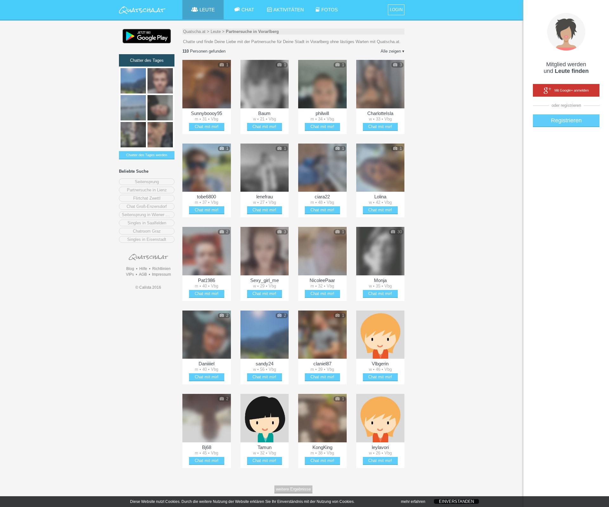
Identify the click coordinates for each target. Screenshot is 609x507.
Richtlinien (161, 268)
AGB (143, 274)
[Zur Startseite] (142, 14)
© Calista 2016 (148, 287)
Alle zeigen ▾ (392, 51)
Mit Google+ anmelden (571, 90)
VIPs (130, 274)
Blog (130, 268)
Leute (216, 31)
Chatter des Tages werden (146, 155)
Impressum (161, 274)
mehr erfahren (413, 501)
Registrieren (566, 120)
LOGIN (396, 9)
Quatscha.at (194, 31)
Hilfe (143, 268)
